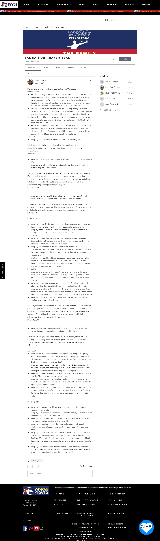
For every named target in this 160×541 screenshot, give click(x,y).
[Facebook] (25, 528)
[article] (60, 278)
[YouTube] (36, 528)
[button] (43, 4)
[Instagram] (31, 528)
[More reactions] (37, 466)
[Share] (91, 80)
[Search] (113, 59)
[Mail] (41, 528)
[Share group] (133, 59)
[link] (33, 67)
